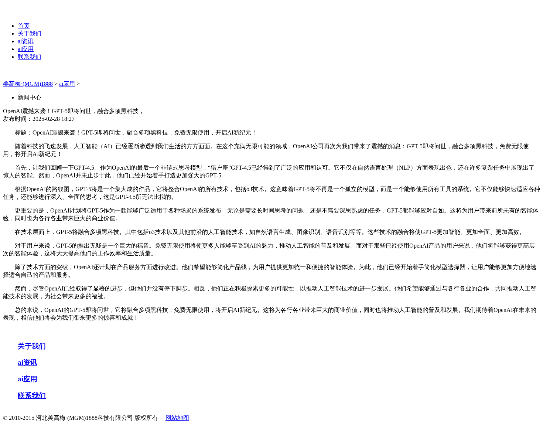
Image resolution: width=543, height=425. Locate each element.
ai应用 (26, 49)
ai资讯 (26, 41)
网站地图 (177, 418)
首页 (24, 26)
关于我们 (29, 33)
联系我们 (29, 57)
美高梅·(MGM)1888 (28, 84)
